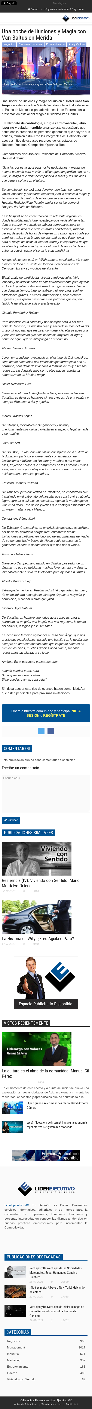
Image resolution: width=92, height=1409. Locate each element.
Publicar (12, 820)
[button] (16, 18)
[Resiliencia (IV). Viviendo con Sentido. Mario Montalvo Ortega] (36, 860)
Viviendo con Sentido (46, 1379)
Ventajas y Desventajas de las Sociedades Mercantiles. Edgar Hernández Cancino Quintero (56, 1272)
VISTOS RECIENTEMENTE (26, 1023)
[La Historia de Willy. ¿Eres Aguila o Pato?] (36, 921)
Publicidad (72, 1404)
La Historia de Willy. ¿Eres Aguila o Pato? (38, 938)
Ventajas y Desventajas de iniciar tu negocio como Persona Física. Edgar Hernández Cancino (57, 1311)
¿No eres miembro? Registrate (65, 9)
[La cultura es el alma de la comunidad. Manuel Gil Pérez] (36, 1052)
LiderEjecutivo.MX (16, 1205)
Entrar (34, 9)
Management (46, 1347)
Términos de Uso (51, 1404)
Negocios (9, 44)
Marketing (46, 1360)
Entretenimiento (55, 44)
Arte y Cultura (77, 44)
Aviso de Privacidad (25, 1404)
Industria (46, 1353)
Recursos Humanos (30, 44)
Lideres (46, 1373)
